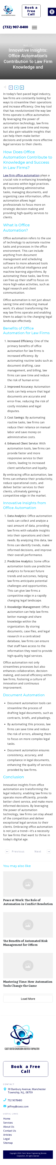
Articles (7, 1134)
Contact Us (9, 1130)
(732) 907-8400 (15, 26)
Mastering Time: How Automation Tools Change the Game (28, 971)
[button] (52, 12)
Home (6, 1118)
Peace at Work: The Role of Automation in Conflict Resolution (28, 890)
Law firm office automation (21, 175)
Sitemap (8, 1143)
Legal (6, 1138)
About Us (8, 1126)
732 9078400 (14, 1100)
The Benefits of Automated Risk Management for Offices (28, 931)
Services (8, 1122)
